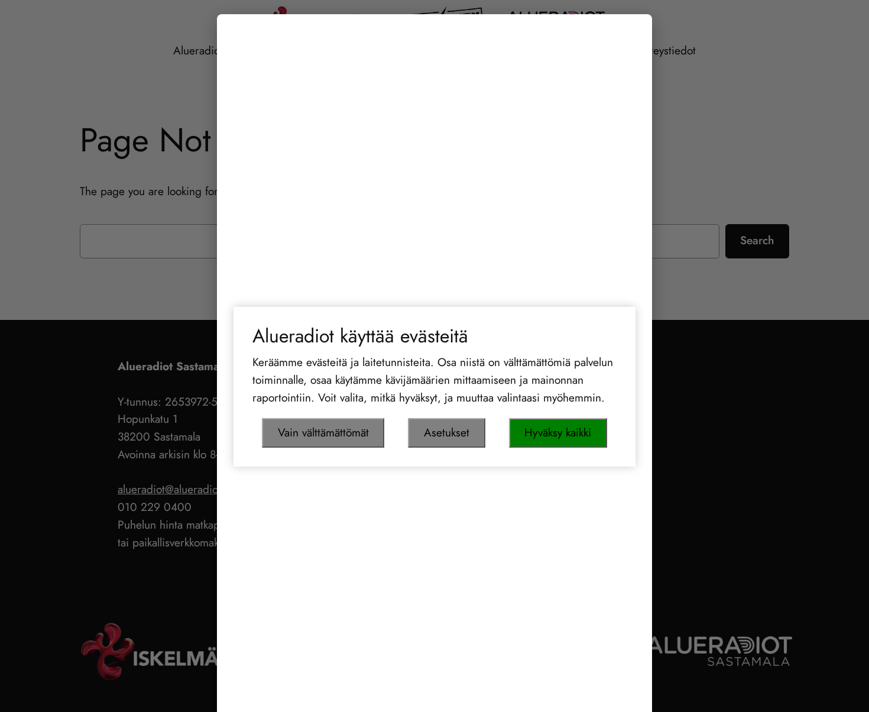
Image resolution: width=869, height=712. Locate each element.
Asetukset (446, 432)
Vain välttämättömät (323, 432)
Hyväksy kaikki (557, 432)
